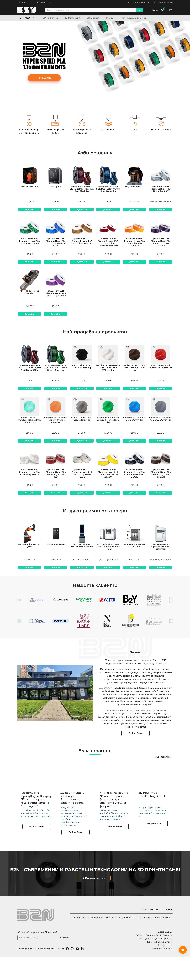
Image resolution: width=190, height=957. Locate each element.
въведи (64, 937)
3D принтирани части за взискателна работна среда (72, 797)
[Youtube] (77, 948)
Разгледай (44, 77)
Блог (143, 909)
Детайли (29, 209)
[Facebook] (67, 948)
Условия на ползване (85, 917)
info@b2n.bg (22, 2)
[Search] (139, 10)
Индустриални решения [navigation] (133, 18)
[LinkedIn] (82, 948)
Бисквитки (108, 917)
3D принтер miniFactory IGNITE (152, 794)
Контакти (155, 909)
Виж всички (163, 756)
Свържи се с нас (95, 878)
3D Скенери (93, 18)
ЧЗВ (118, 917)
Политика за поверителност (153, 917)
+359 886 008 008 (44, 2)
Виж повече (135, 733)
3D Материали (73, 18)
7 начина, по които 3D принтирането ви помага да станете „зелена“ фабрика (113, 799)
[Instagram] (72, 948)
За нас (169, 909)
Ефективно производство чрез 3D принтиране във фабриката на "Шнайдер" (36, 799)
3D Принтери (50, 18)
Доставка (127, 917)
